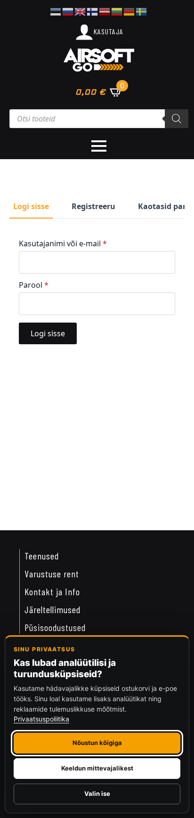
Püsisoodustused (55, 627)
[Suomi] (93, 11)
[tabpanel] (97, 292)
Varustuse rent (51, 573)
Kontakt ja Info (52, 591)
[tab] (31, 206)
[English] (80, 11)
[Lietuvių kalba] (117, 11)
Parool (33, 285)
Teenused (41, 555)
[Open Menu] (98, 146)
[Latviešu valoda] (105, 11)
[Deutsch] (129, 11)
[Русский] (68, 11)
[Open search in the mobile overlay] (98, 118)
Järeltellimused (52, 609)
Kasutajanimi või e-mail (63, 243)
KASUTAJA (108, 31)
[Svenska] (142, 11)
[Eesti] (56, 11)
